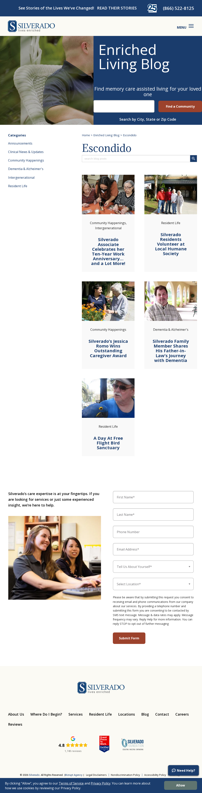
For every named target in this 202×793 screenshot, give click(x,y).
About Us (16, 714)
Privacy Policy (100, 783)
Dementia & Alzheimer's (25, 169)
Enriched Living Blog (106, 135)
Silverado (34, 774)
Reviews (15, 724)
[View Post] (108, 194)
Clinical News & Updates (26, 152)
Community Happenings (26, 160)
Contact (162, 714)
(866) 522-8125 (178, 8)
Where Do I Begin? (46, 714)
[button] (183, 770)
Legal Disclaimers (96, 775)
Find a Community (180, 106)
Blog (145, 714)
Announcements (20, 143)
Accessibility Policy (155, 775)
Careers (182, 714)
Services (75, 714)
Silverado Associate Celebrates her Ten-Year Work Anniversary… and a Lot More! (108, 251)
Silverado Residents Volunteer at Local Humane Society (171, 244)
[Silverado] (31, 26)
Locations (126, 714)
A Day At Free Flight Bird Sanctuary (108, 442)
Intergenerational (21, 177)
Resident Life (17, 186)
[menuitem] (11, 763)
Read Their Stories (117, 8)
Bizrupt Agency (73, 774)
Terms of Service (71, 783)
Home (86, 135)
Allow (180, 785)
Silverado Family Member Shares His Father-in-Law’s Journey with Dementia (171, 350)
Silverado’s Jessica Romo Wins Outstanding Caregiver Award (108, 348)
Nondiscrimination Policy (125, 775)
